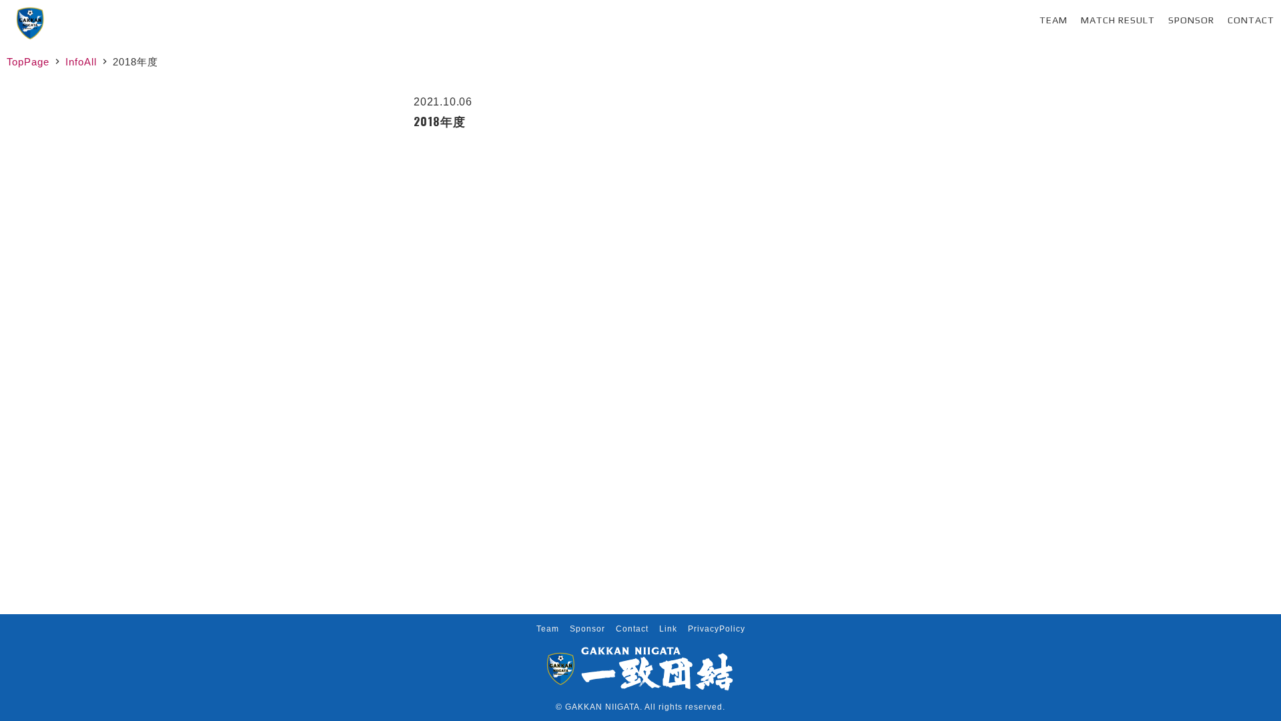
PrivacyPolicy (716, 629)
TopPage (28, 61)
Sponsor (1191, 20)
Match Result (1118, 20)
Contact (1251, 20)
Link (668, 629)
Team (1053, 20)
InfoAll (81, 61)
